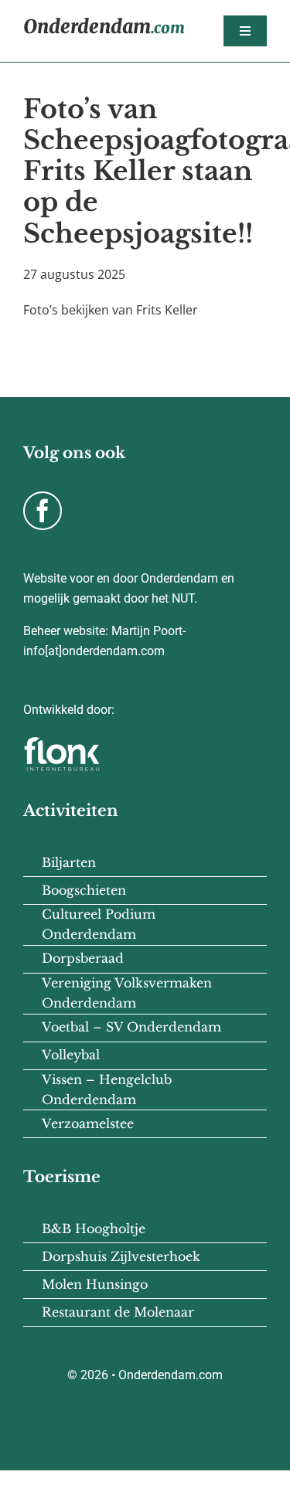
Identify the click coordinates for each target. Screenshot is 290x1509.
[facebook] (42, 510)
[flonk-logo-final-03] (62, 741)
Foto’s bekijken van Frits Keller (110, 309)
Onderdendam (104, 27)
